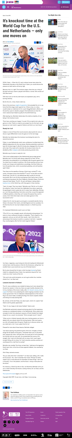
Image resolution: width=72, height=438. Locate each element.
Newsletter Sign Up (30, 421)
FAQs (56, 418)
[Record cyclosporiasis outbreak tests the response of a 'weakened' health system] (52, 99)
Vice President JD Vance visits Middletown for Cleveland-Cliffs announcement (62, 115)
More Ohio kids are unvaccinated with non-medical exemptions (62, 24)
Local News (60, 31)
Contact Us (42, 415)
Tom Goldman (10, 41)
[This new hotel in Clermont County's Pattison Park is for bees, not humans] (52, 61)
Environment (61, 58)
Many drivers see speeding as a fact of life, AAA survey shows (63, 88)
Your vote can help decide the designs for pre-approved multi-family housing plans (63, 141)
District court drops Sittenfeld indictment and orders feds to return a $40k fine (63, 36)
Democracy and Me (44, 418)
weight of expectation (21, 105)
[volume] (8, 7)
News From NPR (6, 15)
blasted (33, 270)
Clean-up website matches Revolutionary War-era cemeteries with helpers (63, 75)
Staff (56, 421)
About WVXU (28, 415)
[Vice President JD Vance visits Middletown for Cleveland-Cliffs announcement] (52, 113)
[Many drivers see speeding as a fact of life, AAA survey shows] (52, 87)
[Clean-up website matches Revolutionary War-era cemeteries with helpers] (52, 73)
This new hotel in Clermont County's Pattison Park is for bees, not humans (62, 62)
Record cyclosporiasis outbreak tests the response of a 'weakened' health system (63, 102)
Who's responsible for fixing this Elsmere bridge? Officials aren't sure (63, 128)
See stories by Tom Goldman (19, 400)
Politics (59, 110)
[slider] (10, 7)
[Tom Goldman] (6, 396)
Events (41, 412)
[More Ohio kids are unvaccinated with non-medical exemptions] (52, 22)
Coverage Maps (58, 415)
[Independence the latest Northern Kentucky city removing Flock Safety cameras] (52, 47)
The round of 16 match (9, 374)
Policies (42, 421)
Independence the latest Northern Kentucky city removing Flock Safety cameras (63, 49)
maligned (15, 150)
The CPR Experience (30, 412)
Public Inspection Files (60, 412)
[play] (4, 7)
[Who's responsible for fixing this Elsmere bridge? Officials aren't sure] (52, 127)
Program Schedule (30, 418)
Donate (66, 2)
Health (59, 19)
